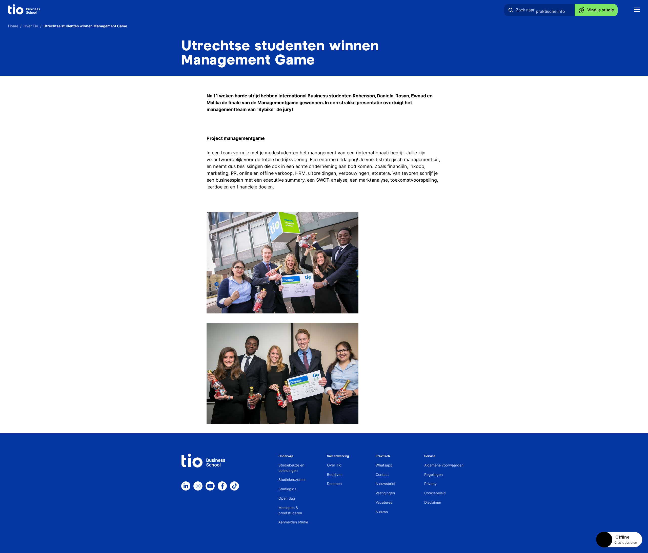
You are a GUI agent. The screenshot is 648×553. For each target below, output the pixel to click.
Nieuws (382, 511)
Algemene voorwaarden (443, 465)
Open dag (286, 498)
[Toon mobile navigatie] (637, 10)
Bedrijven (334, 474)
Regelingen (433, 474)
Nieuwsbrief (385, 483)
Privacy (430, 483)
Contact (382, 474)
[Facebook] (222, 486)
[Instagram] (197, 486)
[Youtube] (210, 486)
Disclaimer (432, 502)
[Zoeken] (510, 10)
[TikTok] (234, 486)
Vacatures (384, 502)
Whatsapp (384, 465)
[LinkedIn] (185, 486)
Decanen (334, 483)
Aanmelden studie (293, 522)
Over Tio (334, 465)
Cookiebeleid (435, 493)
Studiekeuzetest (292, 479)
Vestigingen (385, 493)
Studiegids (287, 489)
